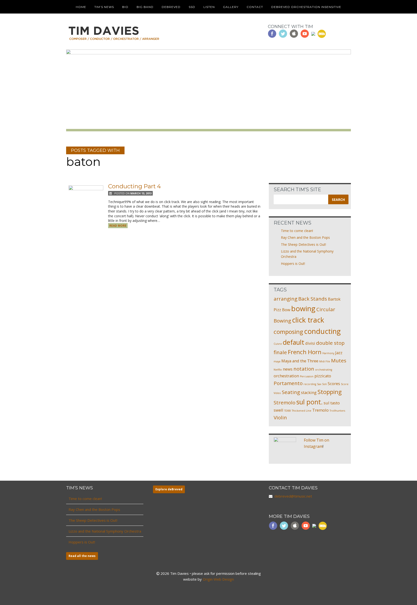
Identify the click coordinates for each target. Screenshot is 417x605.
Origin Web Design (218, 579)
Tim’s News (104, 7)
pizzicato (322, 376)
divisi (310, 343)
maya (277, 361)
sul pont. (309, 401)
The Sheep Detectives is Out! (303, 244)
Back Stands (312, 298)
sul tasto (332, 403)
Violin (280, 417)
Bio (125, 7)
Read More (117, 226)
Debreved (171, 7)
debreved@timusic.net (293, 496)
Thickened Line (301, 410)
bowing (303, 308)
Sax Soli (322, 384)
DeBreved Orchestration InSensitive (306, 7)
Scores (334, 383)
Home (81, 7)
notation (303, 368)
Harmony (328, 353)
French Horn (304, 352)
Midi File (324, 361)
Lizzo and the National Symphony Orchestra (105, 531)
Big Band (145, 7)
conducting (322, 331)
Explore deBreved (168, 489)
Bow (286, 309)
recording (310, 384)
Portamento (288, 383)
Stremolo (284, 402)
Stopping (330, 392)
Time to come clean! (297, 230)
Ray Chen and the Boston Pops (305, 237)
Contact (255, 7)
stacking (309, 392)
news (287, 369)
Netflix (278, 369)
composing (288, 332)
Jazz (338, 352)
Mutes (338, 360)
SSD (192, 7)
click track (308, 320)
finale (280, 352)
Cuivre (278, 343)
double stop (330, 342)
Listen (209, 7)
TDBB (287, 410)
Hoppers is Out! (293, 263)
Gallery (230, 7)
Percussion (306, 376)
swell (278, 410)
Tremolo (320, 410)
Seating (291, 392)
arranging (285, 298)
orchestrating (323, 369)
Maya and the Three (299, 361)
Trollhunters (337, 410)
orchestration (286, 376)
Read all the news (82, 556)
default (293, 342)
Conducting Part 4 (134, 186)
